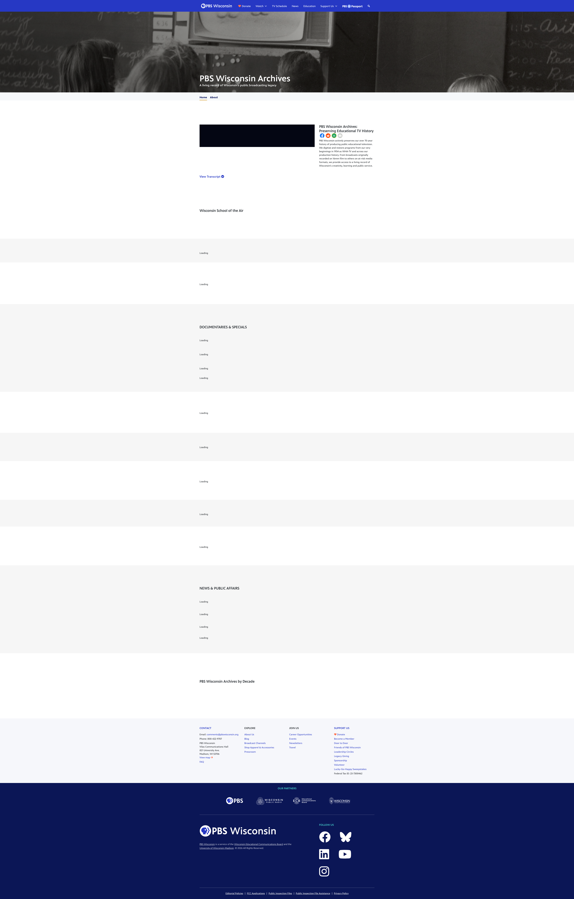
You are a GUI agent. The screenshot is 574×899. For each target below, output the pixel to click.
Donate (246, 6)
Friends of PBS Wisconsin (347, 747)
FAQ (202, 761)
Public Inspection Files (280, 893)
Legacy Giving (341, 756)
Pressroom (250, 751)
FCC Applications (256, 893)
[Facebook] (322, 136)
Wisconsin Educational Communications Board (258, 844)
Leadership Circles (344, 751)
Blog (246, 738)
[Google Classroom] (334, 136)
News (295, 6)
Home (203, 97)
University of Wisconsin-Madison (217, 848)
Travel (292, 747)
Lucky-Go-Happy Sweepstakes (350, 769)
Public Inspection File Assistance (313, 893)
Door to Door (341, 743)
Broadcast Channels (255, 743)
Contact (205, 728)
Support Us (327, 6)
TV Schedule (279, 6)
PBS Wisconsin (207, 844)
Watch (259, 6)
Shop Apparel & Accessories (259, 747)
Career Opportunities (300, 734)
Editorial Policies (234, 893)
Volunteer (339, 764)
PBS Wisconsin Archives (245, 78)
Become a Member (344, 738)
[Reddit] (328, 136)
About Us (249, 734)
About (214, 97)
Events (292, 738)
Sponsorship (340, 760)
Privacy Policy (341, 893)
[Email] (340, 136)
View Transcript (210, 176)
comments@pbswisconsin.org (222, 734)
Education (309, 6)
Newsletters (295, 743)
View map (205, 757)
